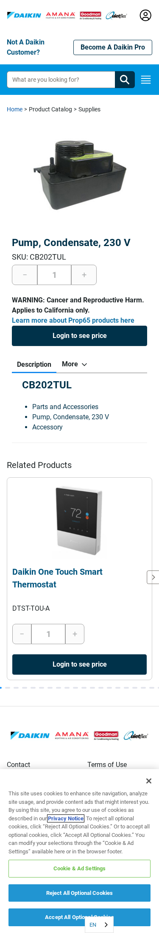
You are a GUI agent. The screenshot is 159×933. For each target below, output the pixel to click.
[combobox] (99, 924)
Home (14, 109)
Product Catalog (50, 109)
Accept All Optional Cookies (79, 917)
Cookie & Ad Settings (79, 868)
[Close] (148, 781)
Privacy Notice (66, 818)
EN (92, 925)
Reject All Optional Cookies (79, 893)
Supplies (89, 109)
